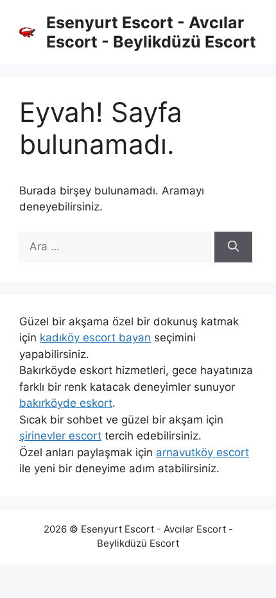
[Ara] (233, 247)
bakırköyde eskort (65, 403)
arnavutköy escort (202, 452)
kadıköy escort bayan (95, 337)
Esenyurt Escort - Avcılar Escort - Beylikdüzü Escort (151, 32)
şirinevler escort (60, 435)
